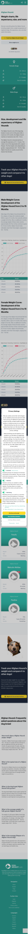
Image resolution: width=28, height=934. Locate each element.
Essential (12, 470)
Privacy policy (12, 523)
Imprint (17, 523)
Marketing (9, 492)
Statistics (8, 480)
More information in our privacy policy (14, 509)
